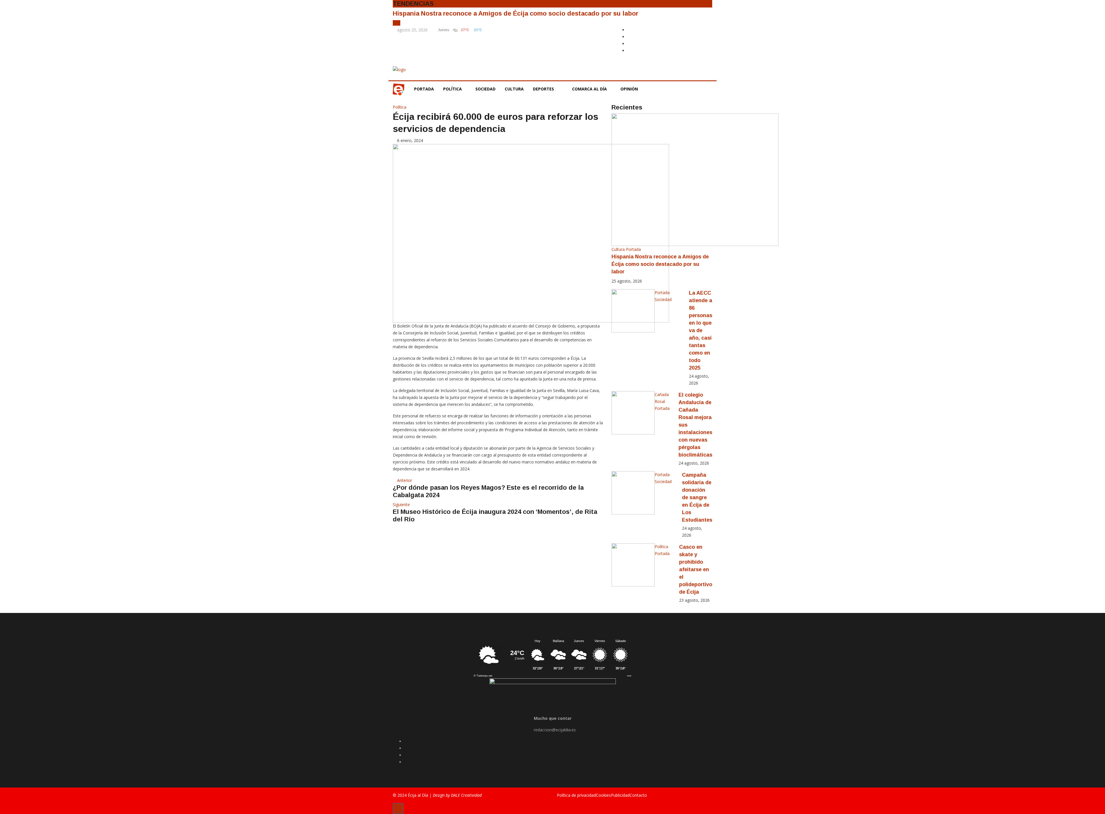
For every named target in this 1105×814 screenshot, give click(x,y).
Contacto (638, 795)
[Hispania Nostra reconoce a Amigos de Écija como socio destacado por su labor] (694, 179)
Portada (424, 89)
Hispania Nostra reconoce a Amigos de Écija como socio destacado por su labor (515, 13)
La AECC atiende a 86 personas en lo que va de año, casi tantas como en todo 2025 (700, 330)
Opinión (629, 89)
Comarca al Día (590, 89)
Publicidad (620, 795)
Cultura (514, 89)
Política (453, 89)
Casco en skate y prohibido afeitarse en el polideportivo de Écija (695, 569)
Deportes (543, 89)
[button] (395, 23)
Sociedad (485, 89)
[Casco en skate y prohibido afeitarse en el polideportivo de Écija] (633, 564)
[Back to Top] (398, 808)
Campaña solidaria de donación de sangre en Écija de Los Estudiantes (697, 497)
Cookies (603, 795)
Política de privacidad (576, 795)
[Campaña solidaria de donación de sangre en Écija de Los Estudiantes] (633, 492)
